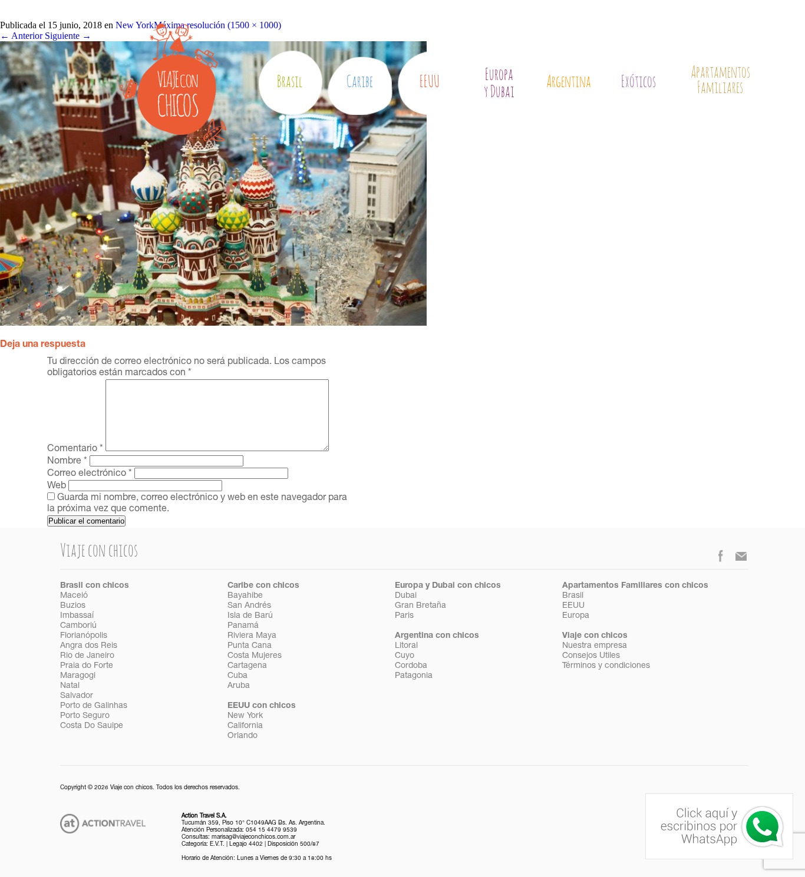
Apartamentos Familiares (720, 80)
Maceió (74, 596)
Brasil (290, 82)
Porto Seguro (85, 716)
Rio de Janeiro (87, 656)
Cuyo (404, 656)
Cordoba (411, 666)
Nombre (67, 461)
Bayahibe (245, 596)
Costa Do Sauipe (91, 726)
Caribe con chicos (263, 586)
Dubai (406, 596)
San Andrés (249, 606)
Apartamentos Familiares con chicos (635, 586)
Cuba (237, 676)
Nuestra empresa (594, 646)
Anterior (21, 36)
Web (56, 486)
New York (245, 716)
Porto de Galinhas (93, 706)
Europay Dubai (499, 83)
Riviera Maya (251, 636)
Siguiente (68, 36)
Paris (404, 616)
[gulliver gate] (213, 322)
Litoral (406, 646)
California (245, 726)
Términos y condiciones (606, 666)
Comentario (75, 449)
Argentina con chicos (437, 636)
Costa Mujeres (254, 656)
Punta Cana (249, 646)
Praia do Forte (86, 666)
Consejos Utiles (591, 656)
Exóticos (638, 82)
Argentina (568, 82)
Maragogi (77, 676)
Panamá (243, 626)
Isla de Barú (250, 616)
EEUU (430, 82)
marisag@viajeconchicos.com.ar (253, 837)
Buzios (72, 606)
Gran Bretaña (420, 606)
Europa (575, 616)
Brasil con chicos (94, 586)
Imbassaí (77, 616)
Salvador (76, 696)
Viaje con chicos (595, 636)
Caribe (360, 82)
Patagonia (414, 676)
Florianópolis (83, 636)
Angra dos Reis (88, 646)
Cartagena (247, 666)
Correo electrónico (89, 474)
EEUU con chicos (261, 706)
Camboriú (78, 626)
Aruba (238, 686)
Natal (70, 686)
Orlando (242, 736)
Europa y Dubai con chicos (448, 586)
